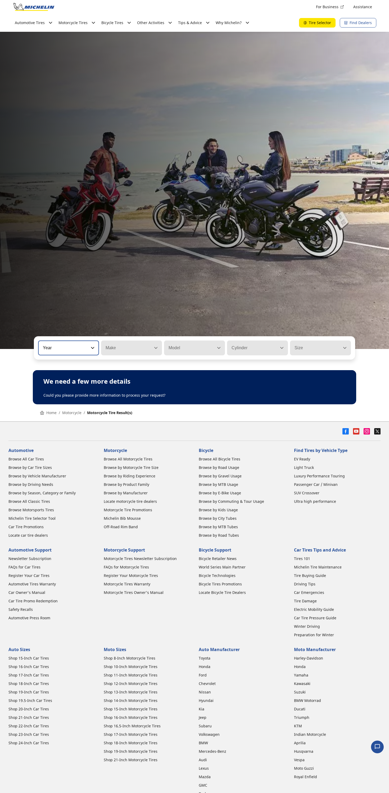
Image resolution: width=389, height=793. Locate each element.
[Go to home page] (34, 7)
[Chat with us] (377, 747)
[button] (92, 348)
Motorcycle (72, 412)
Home (51, 412)
